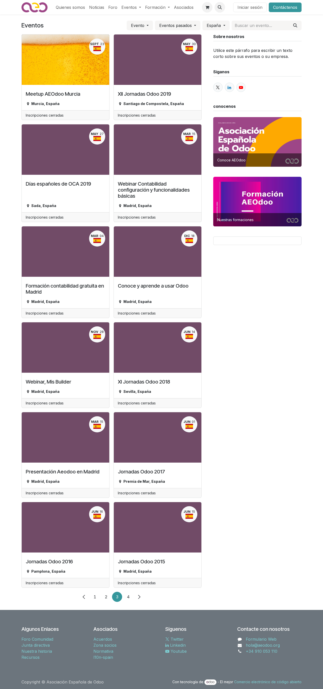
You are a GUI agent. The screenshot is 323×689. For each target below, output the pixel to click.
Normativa (103, 651)
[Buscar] (295, 25)
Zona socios (105, 645)
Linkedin (177, 645)
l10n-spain (103, 657)
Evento (138, 25)
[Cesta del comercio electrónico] (207, 7)
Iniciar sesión (249, 7)
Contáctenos (285, 7)
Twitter (176, 639)
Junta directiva (35, 645)
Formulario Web (261, 639)
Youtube (178, 651)
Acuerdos (102, 639)
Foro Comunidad (37, 639)
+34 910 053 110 (261, 651)
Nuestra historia (36, 651)
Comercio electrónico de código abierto (268, 682)
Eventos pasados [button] (176, 25)
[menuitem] (70, 7)
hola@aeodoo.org (263, 645)
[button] (219, 7)
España (214, 25)
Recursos (30, 657)
